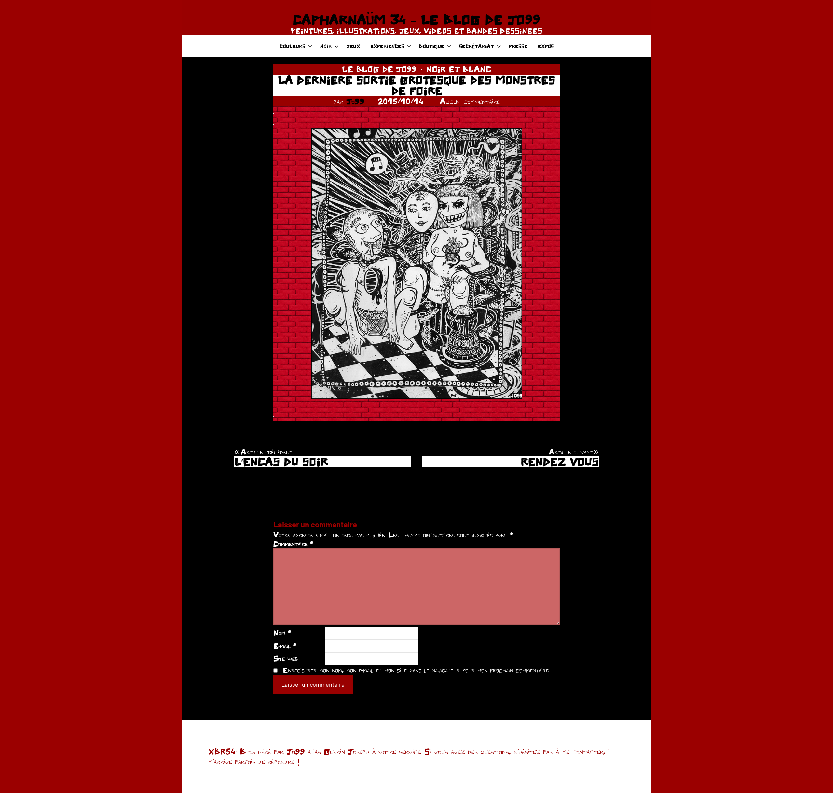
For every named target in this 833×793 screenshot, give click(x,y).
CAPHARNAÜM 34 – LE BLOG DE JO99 (416, 19)
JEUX (353, 46)
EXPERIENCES (387, 46)
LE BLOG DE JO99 (379, 69)
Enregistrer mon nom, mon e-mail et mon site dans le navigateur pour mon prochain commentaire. (416, 670)
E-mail (284, 645)
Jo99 (355, 101)
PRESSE (518, 46)
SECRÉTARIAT (476, 46)
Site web (285, 658)
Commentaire (293, 543)
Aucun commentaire (470, 101)
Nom (282, 632)
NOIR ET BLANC (458, 69)
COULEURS (292, 46)
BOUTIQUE (431, 46)
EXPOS (546, 46)
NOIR (326, 46)
